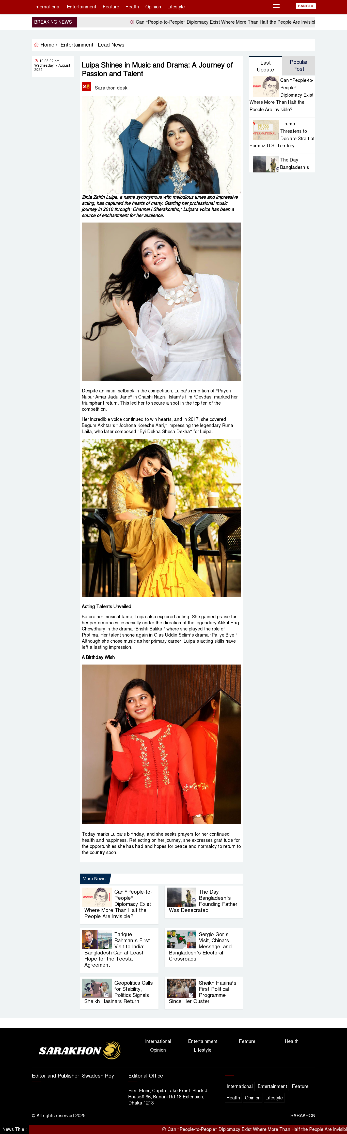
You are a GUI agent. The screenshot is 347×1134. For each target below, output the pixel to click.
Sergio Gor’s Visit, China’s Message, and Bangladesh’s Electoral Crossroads (200, 946)
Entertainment (81, 7)
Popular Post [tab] (299, 65)
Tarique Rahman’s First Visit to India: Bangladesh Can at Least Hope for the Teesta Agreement (117, 949)
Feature (111, 7)
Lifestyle (176, 7)
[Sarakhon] (77, 1051)
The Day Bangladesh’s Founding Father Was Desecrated (203, 901)
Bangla (305, 6)
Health (132, 7)
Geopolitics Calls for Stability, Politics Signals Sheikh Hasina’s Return (118, 992)
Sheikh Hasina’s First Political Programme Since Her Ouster (202, 992)
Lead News (111, 45)
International (47, 7)
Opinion (153, 7)
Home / (48, 45)
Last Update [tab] (265, 66)
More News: (95, 878)
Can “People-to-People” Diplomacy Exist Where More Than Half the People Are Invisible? (190, 22)
